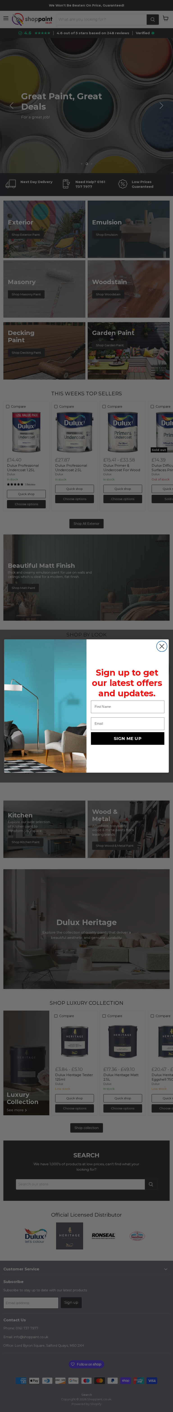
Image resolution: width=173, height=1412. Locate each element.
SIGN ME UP (127, 738)
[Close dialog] (162, 646)
